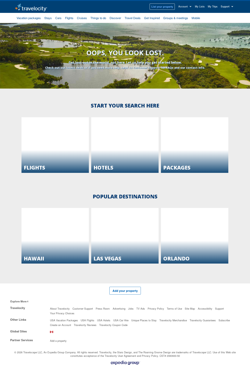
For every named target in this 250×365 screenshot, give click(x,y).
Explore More (18, 301)
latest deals (75, 67)
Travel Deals (133, 18)
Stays (48, 18)
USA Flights (87, 320)
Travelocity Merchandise (173, 320)
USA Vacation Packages (64, 320)
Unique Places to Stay (144, 320)
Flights (69, 18)
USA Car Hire (121, 320)
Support (219, 308)
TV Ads (140, 308)
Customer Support (146, 67)
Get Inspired (152, 18)
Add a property (58, 341)
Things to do (98, 18)
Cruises (82, 18)
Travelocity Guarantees (203, 320)
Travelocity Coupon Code (113, 325)
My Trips (213, 6)
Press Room (103, 308)
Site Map (190, 308)
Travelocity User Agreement (120, 356)
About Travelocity (60, 308)
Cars (58, 18)
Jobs (131, 308)
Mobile (196, 18)
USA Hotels (103, 320)
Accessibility (205, 308)
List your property (162, 6)
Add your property (125, 291)
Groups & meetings (175, 18)
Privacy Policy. (150, 356)
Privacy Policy (156, 308)
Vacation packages (29, 18)
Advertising (119, 308)
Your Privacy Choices (62, 313)
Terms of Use (174, 308)
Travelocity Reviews (85, 325)
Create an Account (60, 325)
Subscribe (224, 320)
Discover (115, 18)
